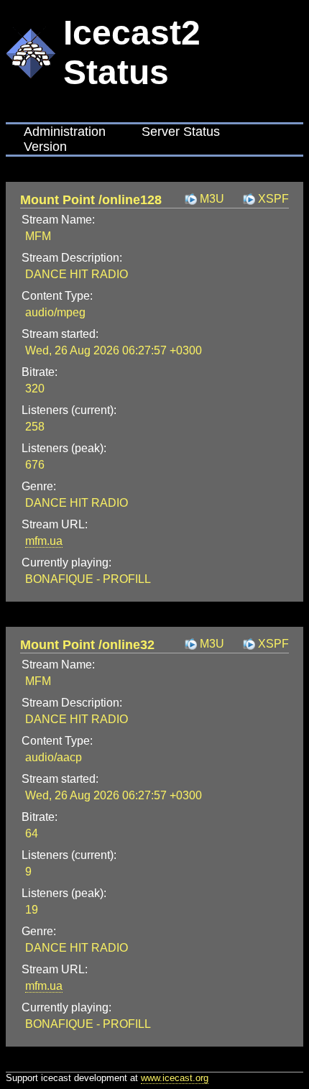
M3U (212, 199)
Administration (65, 131)
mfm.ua (44, 541)
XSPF (273, 199)
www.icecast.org (174, 1077)
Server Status (181, 131)
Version (45, 146)
